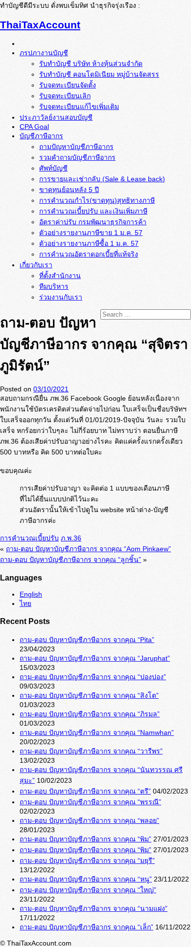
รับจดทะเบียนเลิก (65, 96)
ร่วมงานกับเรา (60, 297)
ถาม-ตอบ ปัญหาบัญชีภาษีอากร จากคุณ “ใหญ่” (88, 890)
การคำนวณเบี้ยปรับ (29, 538)
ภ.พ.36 (71, 538)
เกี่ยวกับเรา (36, 265)
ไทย (25, 603)
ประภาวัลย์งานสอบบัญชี (56, 117)
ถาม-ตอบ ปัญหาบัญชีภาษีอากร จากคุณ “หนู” (86, 879)
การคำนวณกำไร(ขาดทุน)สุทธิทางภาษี (97, 200)
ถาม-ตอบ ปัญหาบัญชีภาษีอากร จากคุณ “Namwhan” (97, 732)
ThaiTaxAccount (40, 24)
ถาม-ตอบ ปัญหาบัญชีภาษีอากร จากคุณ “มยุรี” (87, 860)
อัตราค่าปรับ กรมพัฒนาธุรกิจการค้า (92, 222)
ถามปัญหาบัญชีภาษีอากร (76, 147)
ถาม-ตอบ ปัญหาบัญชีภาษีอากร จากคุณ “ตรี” (85, 791)
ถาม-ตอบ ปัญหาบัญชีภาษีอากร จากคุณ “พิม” (85, 839)
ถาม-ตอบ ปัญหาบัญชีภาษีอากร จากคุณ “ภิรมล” (90, 714)
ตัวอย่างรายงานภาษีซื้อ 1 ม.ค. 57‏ (89, 243)
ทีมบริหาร (54, 286)
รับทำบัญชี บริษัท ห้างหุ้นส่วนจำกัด (91, 63)
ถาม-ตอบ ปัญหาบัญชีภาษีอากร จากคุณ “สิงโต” (89, 695)
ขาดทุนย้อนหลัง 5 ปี (69, 190)
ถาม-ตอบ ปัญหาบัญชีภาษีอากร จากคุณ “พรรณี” (90, 802)
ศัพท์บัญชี (53, 168)
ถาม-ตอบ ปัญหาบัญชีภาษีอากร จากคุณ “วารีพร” (91, 751)
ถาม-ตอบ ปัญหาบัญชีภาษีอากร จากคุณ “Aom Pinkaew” (88, 549)
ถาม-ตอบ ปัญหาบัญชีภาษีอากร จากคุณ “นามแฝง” (93, 908)
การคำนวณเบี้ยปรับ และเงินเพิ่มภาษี (93, 211)
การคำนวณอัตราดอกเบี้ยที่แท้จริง (88, 254)
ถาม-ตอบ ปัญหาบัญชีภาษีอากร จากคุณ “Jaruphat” (95, 658)
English (31, 594)
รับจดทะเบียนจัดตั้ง (67, 85)
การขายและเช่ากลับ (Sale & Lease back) (102, 179)
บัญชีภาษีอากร (41, 136)
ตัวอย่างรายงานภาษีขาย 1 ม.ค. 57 (91, 233)
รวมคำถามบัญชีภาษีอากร (77, 157)
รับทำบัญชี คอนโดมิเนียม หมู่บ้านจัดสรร (99, 74)
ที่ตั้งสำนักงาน (60, 276)
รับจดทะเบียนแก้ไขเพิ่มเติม (79, 106)
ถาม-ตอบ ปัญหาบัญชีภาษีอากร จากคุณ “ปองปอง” (93, 677)
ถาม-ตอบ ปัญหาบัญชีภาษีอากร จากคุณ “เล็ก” (86, 927)
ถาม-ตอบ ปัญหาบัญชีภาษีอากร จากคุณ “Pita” (87, 640)
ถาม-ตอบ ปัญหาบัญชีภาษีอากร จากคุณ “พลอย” (89, 820)
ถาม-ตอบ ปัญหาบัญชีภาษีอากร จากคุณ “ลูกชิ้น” (70, 559)
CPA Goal (34, 126)
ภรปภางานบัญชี (44, 53)
